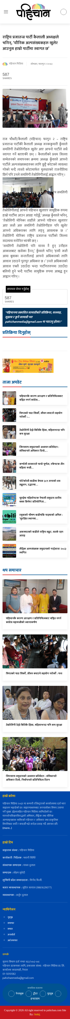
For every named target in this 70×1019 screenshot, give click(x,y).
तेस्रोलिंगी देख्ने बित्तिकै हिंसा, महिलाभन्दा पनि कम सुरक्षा (34, 725)
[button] (5, 11)
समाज (10, 929)
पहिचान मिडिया (16, 64)
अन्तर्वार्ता (11, 934)
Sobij (37, 1014)
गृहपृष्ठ (10, 917)
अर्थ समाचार (13, 940)
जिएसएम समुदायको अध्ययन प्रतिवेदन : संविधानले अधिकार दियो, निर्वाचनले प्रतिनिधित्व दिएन (31, 778)
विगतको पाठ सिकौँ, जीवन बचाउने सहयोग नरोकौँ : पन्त (34, 673)
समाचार (11, 923)
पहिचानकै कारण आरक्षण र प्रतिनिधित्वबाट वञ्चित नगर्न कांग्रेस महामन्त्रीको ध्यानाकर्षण (33, 620)
